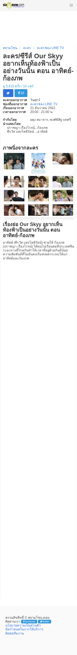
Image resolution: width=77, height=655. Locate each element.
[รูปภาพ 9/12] (63, 200)
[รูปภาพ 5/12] (38, 186)
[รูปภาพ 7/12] (14, 200)
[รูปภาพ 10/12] (14, 214)
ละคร (27, 48)
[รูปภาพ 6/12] (63, 186)
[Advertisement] (38, 430)
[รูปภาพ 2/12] (38, 172)
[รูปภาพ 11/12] (38, 214)
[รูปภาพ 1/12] (14, 168)
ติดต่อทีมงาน (14, 633)
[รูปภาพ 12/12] (63, 214)
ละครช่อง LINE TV (50, 48)
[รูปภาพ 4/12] (14, 186)
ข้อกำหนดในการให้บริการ (24, 629)
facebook (30, 621)
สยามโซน (10, 48)
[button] (71, 5)
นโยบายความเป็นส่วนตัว (23, 625)
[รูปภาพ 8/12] (38, 200)
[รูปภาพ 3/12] (63, 163)
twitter (46, 621)
